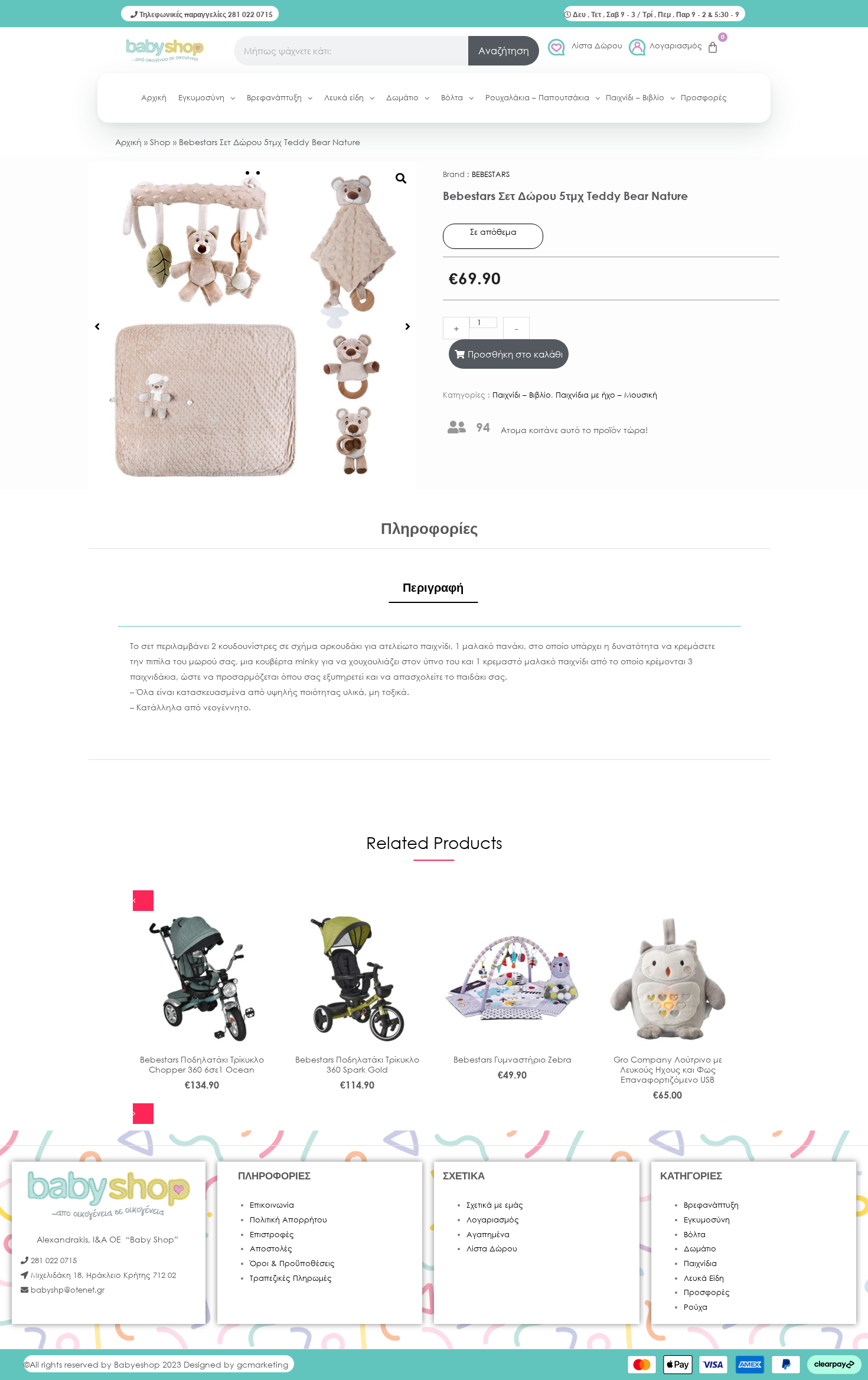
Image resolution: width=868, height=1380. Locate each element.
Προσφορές (707, 1292)
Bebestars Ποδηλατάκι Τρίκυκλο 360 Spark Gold (357, 1064)
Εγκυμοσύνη (707, 1220)
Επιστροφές (272, 1235)
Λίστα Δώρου (597, 46)
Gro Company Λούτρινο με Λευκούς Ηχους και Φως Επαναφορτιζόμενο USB (668, 1069)
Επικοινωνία (272, 1205)
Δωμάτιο (700, 1249)
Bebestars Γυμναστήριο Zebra (512, 1059)
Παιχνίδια (700, 1263)
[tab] (433, 587)
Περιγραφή (433, 587)
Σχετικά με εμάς (494, 1205)
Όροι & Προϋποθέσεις (292, 1263)
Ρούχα (695, 1307)
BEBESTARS (491, 174)
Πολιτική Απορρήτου (288, 1220)
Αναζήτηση (503, 50)
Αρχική (128, 141)
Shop (160, 141)
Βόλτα (695, 1235)
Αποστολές (271, 1249)
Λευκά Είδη (704, 1278)
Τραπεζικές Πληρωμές (291, 1278)
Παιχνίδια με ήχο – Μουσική (606, 395)
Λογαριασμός (676, 46)
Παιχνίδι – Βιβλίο (521, 395)
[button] (97, 326)
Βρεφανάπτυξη (711, 1205)
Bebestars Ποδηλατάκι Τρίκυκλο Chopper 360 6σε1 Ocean (202, 1064)
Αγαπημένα (488, 1235)
